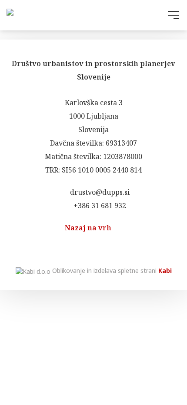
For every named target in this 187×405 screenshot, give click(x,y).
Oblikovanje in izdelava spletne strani (111, 270)
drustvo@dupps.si (99, 192)
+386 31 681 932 (99, 205)
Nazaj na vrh (89, 227)
